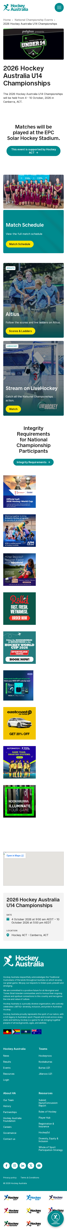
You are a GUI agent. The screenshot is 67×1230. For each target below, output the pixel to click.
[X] (31, 1165)
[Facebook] (6, 1165)
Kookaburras (45, 1061)
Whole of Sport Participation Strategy (51, 1148)
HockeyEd (44, 1132)
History (7, 1106)
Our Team (8, 1100)
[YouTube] (39, 1165)
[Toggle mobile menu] (59, 7)
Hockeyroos (45, 1055)
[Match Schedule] (33, 192)
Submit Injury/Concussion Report (48, 1103)
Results (7, 1061)
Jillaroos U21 (45, 1073)
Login (6, 1079)
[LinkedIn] (23, 1165)
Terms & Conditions (29, 1177)
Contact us (9, 1139)
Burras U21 (44, 1067)
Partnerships (10, 1112)
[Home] (18, 7)
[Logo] (19, 491)
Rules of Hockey (47, 1111)
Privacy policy (10, 1177)
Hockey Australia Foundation (12, 1119)
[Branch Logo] (11, 1197)
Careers (7, 1127)
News (6, 1055)
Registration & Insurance (46, 1125)
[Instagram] (14, 1165)
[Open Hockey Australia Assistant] (55, 1218)
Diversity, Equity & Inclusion (48, 1140)
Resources (8, 1073)
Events (7, 1067)
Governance (9, 1133)
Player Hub (44, 1117)
